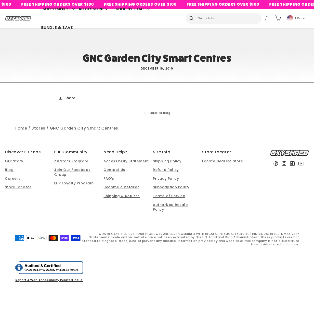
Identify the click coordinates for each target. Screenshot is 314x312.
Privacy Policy (166, 178)
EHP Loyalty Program (73, 183)
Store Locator (18, 187)
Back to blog (160, 113)
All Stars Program (71, 161)
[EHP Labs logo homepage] (18, 18)
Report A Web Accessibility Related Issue (49, 280)
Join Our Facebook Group (72, 172)
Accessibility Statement (126, 161)
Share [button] (70, 98)
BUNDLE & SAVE (57, 27)
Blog (9, 169)
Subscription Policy (171, 187)
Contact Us (114, 169)
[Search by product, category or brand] (191, 18)
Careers (12, 178)
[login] (267, 18)
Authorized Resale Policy (170, 207)
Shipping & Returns (122, 195)
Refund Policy (166, 169)
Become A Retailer (121, 187)
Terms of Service (169, 195)
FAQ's (109, 178)
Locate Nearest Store (222, 161)
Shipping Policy (167, 161)
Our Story (14, 161)
